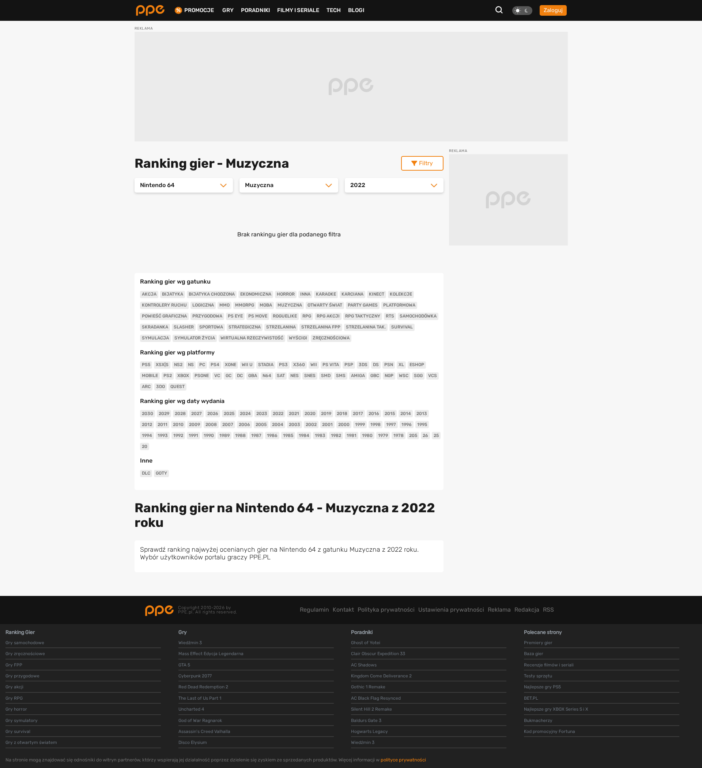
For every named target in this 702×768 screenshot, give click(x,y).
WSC (403, 375)
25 (436, 435)
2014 (405, 413)
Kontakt (343, 609)
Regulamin (314, 609)
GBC (374, 375)
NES (294, 375)
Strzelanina (281, 327)
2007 (227, 424)
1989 (224, 435)
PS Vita (330, 364)
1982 (336, 435)
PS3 (283, 364)
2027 (196, 413)
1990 (209, 435)
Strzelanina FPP (320, 327)
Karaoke (326, 294)
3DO (160, 386)
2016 (374, 413)
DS (376, 364)
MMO (224, 305)
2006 (244, 424)
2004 (277, 424)
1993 (163, 435)
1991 (193, 435)
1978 (398, 435)
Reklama (499, 609)
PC (202, 364)
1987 (256, 435)
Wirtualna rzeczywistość (251, 338)
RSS (548, 609)
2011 (162, 424)
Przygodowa (207, 316)
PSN (388, 364)
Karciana (352, 294)
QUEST (177, 386)
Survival (402, 327)
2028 (180, 413)
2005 (261, 424)
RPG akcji (328, 316)
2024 (245, 413)
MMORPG (244, 305)
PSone (202, 375)
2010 (178, 424)
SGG (418, 375)
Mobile (150, 375)
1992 (178, 435)
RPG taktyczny (362, 316)
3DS (363, 364)
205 (413, 435)
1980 (367, 435)
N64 (267, 375)
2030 (147, 413)
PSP (348, 364)
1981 (351, 435)
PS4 (215, 364)
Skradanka (155, 327)
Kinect (376, 294)
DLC (146, 473)
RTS (390, 316)
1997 (391, 424)
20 (144, 446)
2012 (147, 424)
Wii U (247, 364)
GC (228, 375)
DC (240, 375)
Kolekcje (401, 294)
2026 (212, 413)
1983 (320, 435)
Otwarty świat (324, 305)
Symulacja (155, 338)
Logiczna (203, 305)
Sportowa (211, 327)
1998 (375, 424)
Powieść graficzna (164, 316)
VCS (432, 375)
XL (401, 364)
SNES (310, 375)
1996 (406, 424)
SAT (281, 375)
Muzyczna (290, 305)
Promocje (199, 10)
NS (191, 364)
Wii (313, 364)
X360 (299, 364)
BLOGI (356, 10)
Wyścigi (298, 338)
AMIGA (358, 375)
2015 (390, 413)
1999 (360, 424)
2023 (261, 413)
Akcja (149, 294)
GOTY (161, 473)
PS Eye (235, 316)
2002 (311, 424)
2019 (326, 413)
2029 (164, 413)
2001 (327, 424)
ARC (146, 386)
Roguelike (285, 316)
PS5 (146, 364)
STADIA (265, 364)
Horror (286, 294)
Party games (363, 305)
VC (217, 375)
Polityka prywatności (386, 609)
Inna (305, 294)
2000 (344, 424)
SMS (341, 375)
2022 (278, 413)
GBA (252, 375)
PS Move (257, 316)
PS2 (167, 375)
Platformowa (399, 305)
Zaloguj (553, 10)
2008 (211, 424)
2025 (229, 413)
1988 (240, 435)
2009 (194, 424)
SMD (326, 375)
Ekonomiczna (255, 294)
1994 (147, 435)
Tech (334, 10)
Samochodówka (418, 316)
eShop (417, 364)
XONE (230, 364)
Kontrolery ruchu (164, 305)
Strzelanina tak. (366, 327)
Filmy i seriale (298, 10)
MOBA (266, 305)
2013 (421, 413)
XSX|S (162, 364)
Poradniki (255, 10)
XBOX (183, 375)
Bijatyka (172, 294)
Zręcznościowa (331, 338)
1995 (422, 424)
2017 (358, 413)
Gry (228, 10)
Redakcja (526, 609)
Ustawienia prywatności (451, 609)
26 (425, 435)
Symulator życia (194, 338)
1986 (272, 435)
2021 (294, 413)
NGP (389, 375)
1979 (383, 435)
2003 (294, 424)
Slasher (184, 327)
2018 (342, 413)
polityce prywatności (403, 760)
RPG (306, 316)
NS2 (178, 364)
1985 (288, 435)
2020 (310, 413)
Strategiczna (245, 327)
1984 (304, 435)
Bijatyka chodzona (212, 294)
